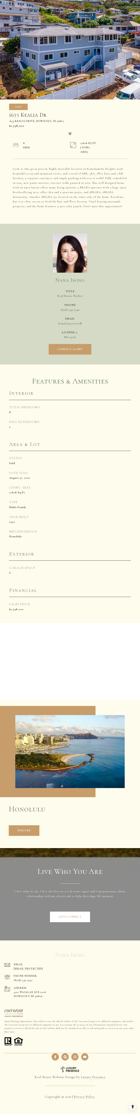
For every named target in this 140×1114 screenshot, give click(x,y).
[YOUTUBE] (84, 1057)
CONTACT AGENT (70, 349)
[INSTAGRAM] (75, 1057)
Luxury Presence (93, 1077)
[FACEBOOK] (55, 1057)
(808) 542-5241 (70, 310)
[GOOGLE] (65, 1057)
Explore (24, 830)
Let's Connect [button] (70, 916)
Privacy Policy (84, 1097)
